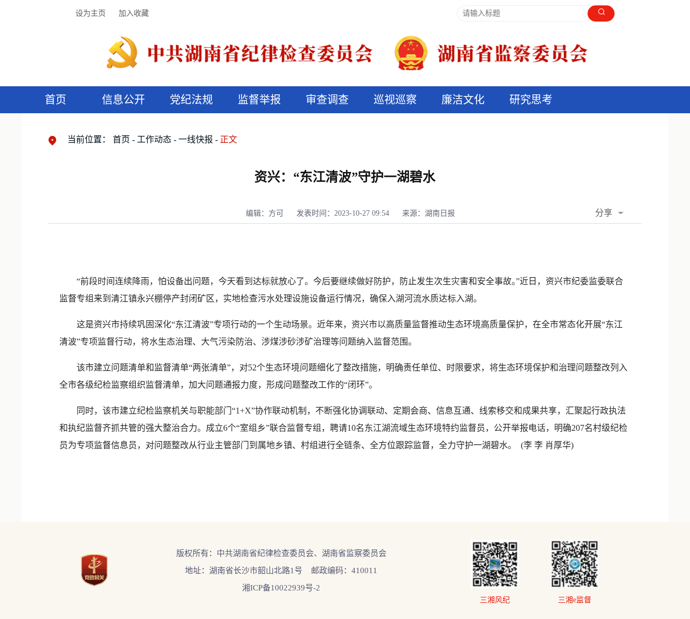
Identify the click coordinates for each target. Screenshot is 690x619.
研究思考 (531, 100)
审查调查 (327, 100)
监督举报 (259, 100)
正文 (228, 139)
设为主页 (90, 13)
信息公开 (123, 100)
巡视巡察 (395, 100)
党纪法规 (191, 100)
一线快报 (195, 139)
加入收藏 (134, 13)
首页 (55, 100)
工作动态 (154, 139)
